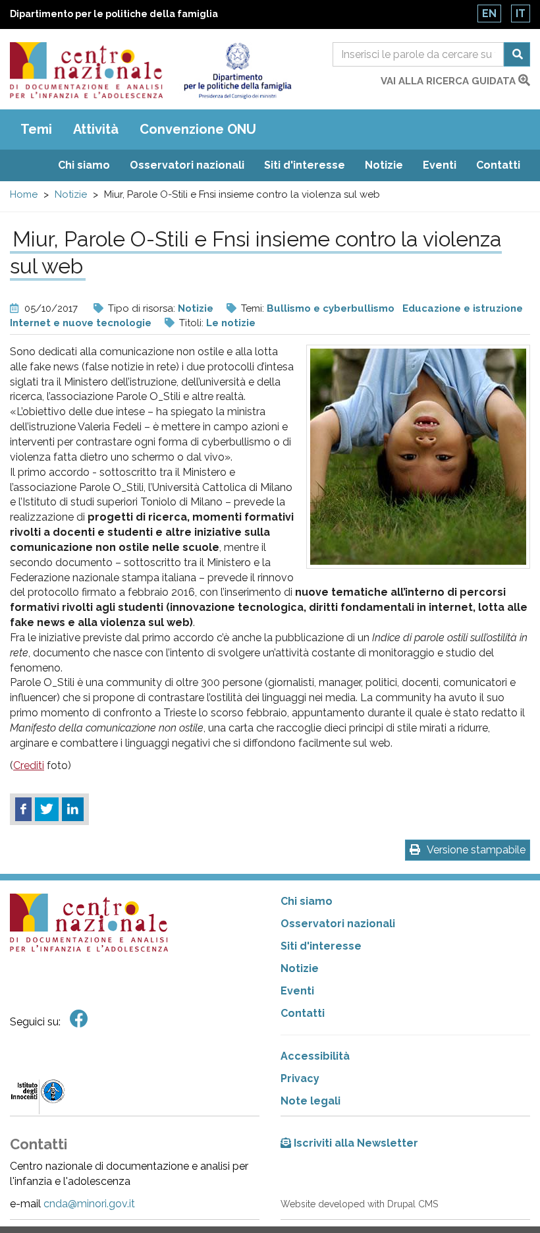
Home (24, 194)
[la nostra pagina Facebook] (79, 1019)
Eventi (439, 165)
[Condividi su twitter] (47, 809)
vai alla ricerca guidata (449, 81)
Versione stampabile (476, 850)
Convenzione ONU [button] (198, 129)
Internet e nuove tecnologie (80, 323)
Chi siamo (84, 165)
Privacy (300, 1078)
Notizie (384, 165)
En (489, 13)
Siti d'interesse (304, 165)
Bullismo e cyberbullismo (330, 308)
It (521, 13)
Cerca (517, 54)
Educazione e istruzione (462, 308)
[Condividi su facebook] (23, 809)
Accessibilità (315, 1056)
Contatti (498, 165)
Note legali (310, 1101)
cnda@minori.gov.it (89, 1203)
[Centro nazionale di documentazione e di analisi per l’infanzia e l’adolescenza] (86, 70)
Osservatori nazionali (187, 165)
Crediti (28, 765)
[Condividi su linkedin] (73, 809)
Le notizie (231, 323)
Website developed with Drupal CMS (359, 1204)
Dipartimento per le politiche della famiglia (114, 14)
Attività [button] (96, 129)
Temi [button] (36, 129)
